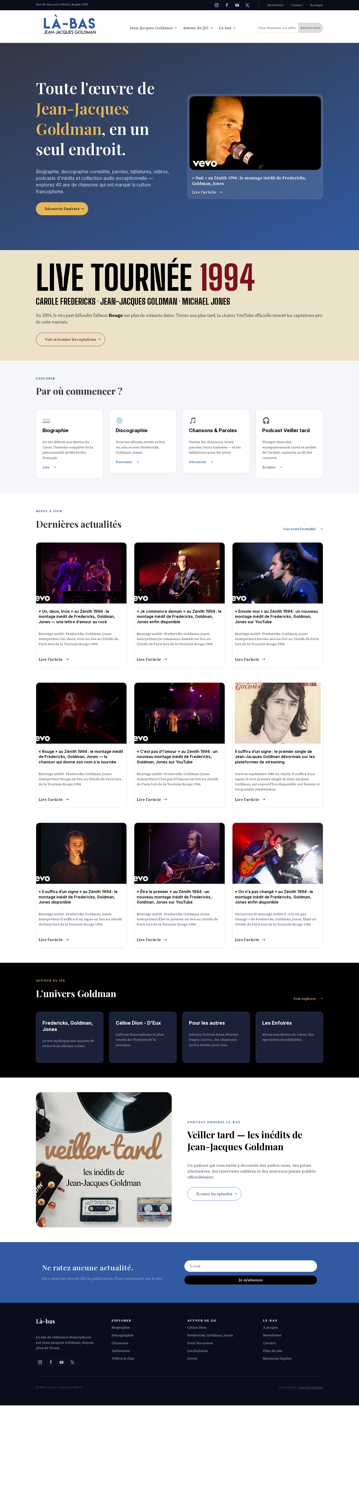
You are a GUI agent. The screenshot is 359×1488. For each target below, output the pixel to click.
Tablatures (121, 1350)
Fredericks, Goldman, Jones (210, 1335)
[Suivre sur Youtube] (237, 5)
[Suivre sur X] (247, 5)
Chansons (120, 1343)
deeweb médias (311, 1387)
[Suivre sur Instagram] (217, 5)
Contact (297, 5)
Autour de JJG (196, 28)
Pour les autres (200, 1343)
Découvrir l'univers (62, 208)
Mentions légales (277, 1358)
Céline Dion (197, 1327)
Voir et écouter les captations (70, 339)
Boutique (316, 5)
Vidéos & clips (123, 1358)
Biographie (121, 1327)
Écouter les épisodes (214, 1193)
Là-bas (225, 28)
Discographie (123, 1335)
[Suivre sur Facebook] (227, 5)
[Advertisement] (179, 1446)
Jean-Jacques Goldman (151, 28)
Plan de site (272, 1350)
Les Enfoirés (197, 1350)
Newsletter (275, 5)
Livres (192, 1358)
